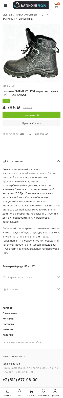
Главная (7, 14)
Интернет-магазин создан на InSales (23, 342)
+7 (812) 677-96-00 (20, 379)
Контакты (8, 318)
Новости (8, 329)
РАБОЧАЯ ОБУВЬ (26, 14)
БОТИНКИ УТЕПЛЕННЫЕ (18, 18)
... (43, 14)
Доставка (8, 324)
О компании (10, 313)
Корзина (8, 334)
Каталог (7, 307)
